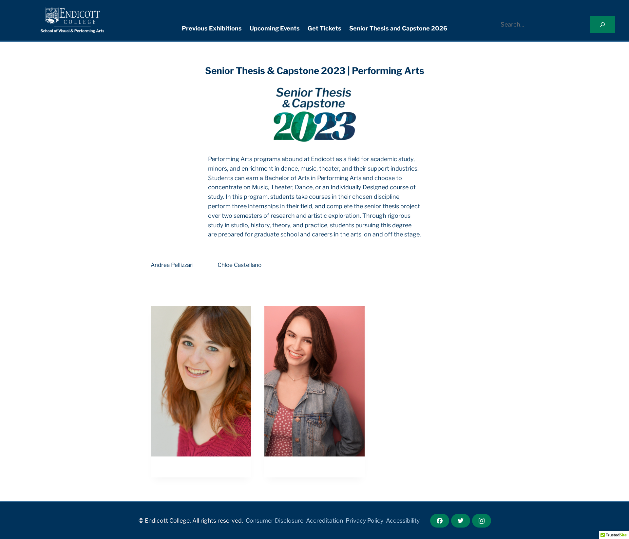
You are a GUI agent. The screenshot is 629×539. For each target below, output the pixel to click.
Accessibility (403, 520)
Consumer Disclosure (274, 520)
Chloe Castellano (239, 265)
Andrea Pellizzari (172, 265)
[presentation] (201, 381)
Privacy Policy (364, 520)
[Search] (602, 24)
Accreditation (324, 520)
